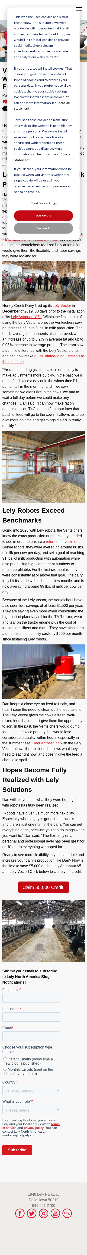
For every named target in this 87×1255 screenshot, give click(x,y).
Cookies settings (43, 203)
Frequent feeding (46, 743)
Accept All (43, 216)
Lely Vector (62, 306)
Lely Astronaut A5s (26, 317)
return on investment (62, 542)
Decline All (43, 228)
